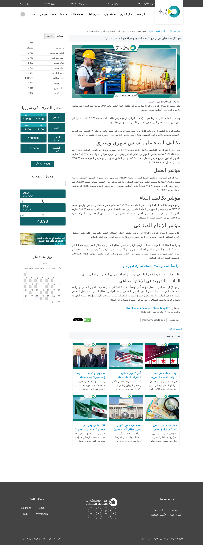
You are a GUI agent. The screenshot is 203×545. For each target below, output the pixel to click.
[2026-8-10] (53, 285)
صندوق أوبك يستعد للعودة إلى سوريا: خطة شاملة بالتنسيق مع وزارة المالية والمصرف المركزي (90, 379)
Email (42, 507)
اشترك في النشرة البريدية (33, 538)
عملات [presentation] (60, 36)
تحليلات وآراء (110, 14)
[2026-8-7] (31, 279)
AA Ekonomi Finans (138, 308)
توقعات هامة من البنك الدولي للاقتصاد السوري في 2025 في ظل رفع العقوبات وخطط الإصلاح (164, 379)
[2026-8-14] (31, 285)
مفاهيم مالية (77, 14)
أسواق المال (93, 14)
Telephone (25, 507)
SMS (25, 514)
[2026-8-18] (48, 291)
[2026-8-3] (53, 279)
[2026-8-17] (53, 291)
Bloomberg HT (161, 308)
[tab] (60, 36)
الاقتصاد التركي (175, 329)
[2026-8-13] (37, 285)
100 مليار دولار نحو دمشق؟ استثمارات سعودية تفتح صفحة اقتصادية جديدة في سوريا (90, 431)
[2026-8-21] (31, 291)
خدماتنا (63, 14)
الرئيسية (141, 14)
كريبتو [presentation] (49, 36)
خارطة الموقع (55, 538)
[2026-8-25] (48, 297)
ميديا (53, 14)
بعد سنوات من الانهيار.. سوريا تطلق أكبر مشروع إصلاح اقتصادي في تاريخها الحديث (126, 431)
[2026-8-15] (26, 285)
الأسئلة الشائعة (159, 514)
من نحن (43, 14)
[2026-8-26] (42, 297)
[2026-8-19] (42, 291)
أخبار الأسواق (126, 14)
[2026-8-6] (37, 279)
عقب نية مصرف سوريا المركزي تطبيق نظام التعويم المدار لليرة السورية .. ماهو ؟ (164, 431)
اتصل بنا (31, 14)
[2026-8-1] (26, 273)
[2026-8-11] (48, 285)
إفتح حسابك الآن (43, 163)
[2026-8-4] (48, 279)
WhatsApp (42, 514)
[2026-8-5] (42, 279)
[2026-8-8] (26, 279)
